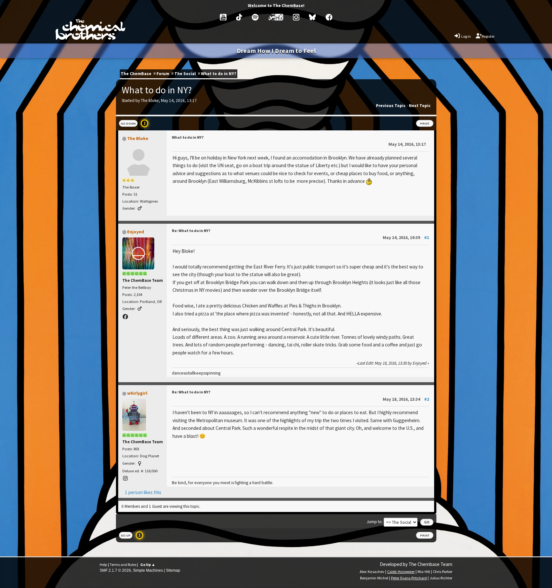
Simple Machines (148, 570)
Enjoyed (135, 232)
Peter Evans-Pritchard (409, 578)
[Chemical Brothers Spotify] (255, 17)
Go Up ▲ (147, 564)
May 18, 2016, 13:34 (406, 399)
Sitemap (173, 570)
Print (424, 123)
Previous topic (391, 105)
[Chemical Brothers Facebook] (329, 17)
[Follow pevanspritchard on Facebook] (125, 316)
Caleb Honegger (401, 571)
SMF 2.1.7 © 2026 (115, 570)
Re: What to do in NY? (191, 230)
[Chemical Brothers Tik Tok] (239, 17)
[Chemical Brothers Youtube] (223, 17)
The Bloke (137, 138)
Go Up (126, 535)
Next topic (420, 105)
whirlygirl (137, 393)
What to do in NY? (187, 137)
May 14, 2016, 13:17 (407, 144)
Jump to (374, 521)
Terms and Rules (123, 564)
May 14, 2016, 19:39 (406, 237)
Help (103, 564)
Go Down (128, 123)
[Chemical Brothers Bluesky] (312, 17)
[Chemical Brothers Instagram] (296, 17)
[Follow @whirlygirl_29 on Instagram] (125, 478)
